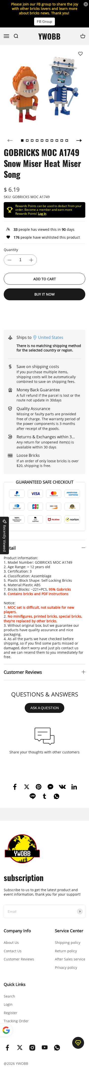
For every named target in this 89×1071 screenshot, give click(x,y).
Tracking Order (16, 1021)
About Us (11, 942)
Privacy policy (66, 967)
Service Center (69, 930)
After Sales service (70, 959)
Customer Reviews (19, 959)
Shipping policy (67, 942)
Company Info (17, 930)
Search (9, 996)
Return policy (66, 951)
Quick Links (14, 984)
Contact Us (13, 951)
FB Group (44, 21)
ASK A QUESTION (44, 708)
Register (10, 1012)
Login (8, 1004)
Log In (42, 213)
